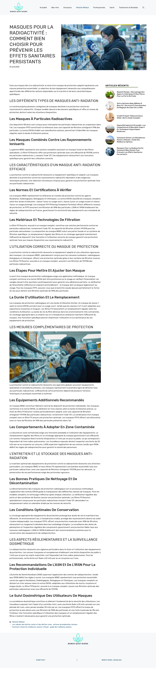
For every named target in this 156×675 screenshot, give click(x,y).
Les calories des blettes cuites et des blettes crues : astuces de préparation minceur (44, 624)
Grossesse (67, 8)
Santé (112, 8)
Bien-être (55, 8)
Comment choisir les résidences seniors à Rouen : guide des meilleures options (42, 627)
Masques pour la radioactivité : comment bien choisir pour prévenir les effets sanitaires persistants (130, 151)
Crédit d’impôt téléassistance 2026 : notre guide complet (130, 117)
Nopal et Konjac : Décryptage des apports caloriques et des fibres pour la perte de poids (131, 94)
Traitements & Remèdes (128, 8)
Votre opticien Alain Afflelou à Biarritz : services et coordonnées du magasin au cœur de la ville (131, 105)
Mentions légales (112, 660)
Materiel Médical (82, 8)
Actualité (43, 8)
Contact (41, 660)
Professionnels (99, 8)
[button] (143, 7)
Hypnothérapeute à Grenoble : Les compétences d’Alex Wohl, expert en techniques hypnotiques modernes (131, 128)
